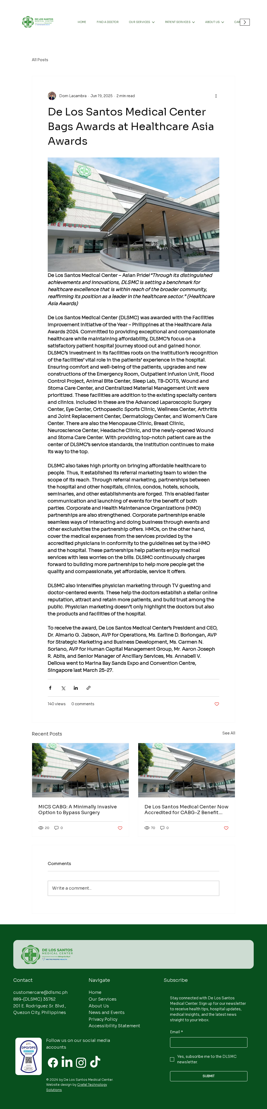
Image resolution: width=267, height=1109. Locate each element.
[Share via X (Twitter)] (62, 687)
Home (95, 992)
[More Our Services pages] (153, 22)
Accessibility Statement (114, 1026)
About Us (99, 1006)
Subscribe (176, 980)
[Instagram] (81, 1062)
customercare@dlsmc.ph (40, 992)
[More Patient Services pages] (193, 22)
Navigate (99, 980)
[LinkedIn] (67, 1062)
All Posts (40, 59)
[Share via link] (88, 687)
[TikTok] (95, 1062)
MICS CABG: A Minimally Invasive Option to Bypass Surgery (77, 809)
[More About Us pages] (222, 22)
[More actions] (216, 96)
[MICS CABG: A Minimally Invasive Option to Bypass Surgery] (80, 770)
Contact (23, 980)
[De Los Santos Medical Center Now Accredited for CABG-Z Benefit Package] (186, 770)
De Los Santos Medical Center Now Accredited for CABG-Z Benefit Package (186, 809)
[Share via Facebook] (50, 687)
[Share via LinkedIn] (75, 687)
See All (228, 733)
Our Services (103, 999)
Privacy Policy (103, 1019)
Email (176, 1032)
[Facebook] (53, 1062)
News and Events (107, 1012)
